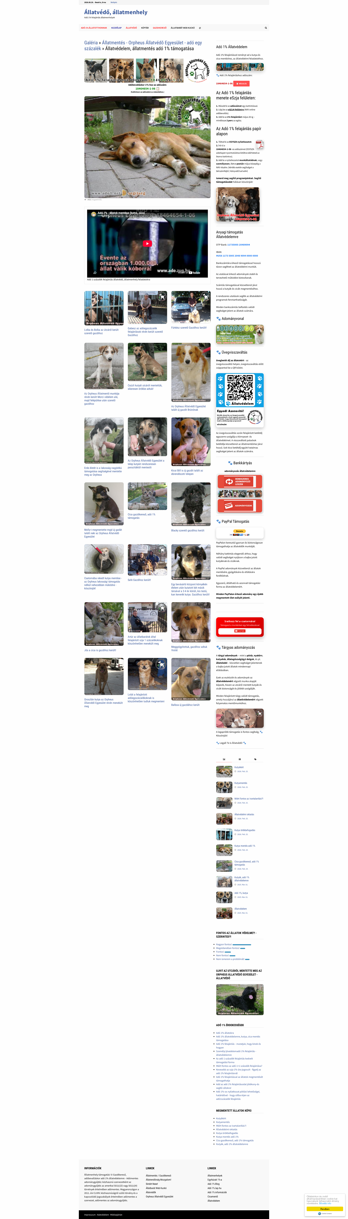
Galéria (91, 43)
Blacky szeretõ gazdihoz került (187, 530)
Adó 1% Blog (214, 1183)
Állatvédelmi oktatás (244, 814)
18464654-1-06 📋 (148, 88)
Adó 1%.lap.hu (214, 1188)
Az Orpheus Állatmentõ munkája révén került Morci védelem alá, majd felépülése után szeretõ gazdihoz (101, 398)
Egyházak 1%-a (215, 1179)
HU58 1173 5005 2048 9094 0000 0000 (237, 255)
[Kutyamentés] (224, 783)
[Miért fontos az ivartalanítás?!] (224, 799)
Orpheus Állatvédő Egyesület (159, 1196)
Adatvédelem (103, 1214)
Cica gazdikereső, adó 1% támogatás (235, 1140)
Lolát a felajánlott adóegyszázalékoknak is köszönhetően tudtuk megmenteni (146, 698)
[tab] (224, 759)
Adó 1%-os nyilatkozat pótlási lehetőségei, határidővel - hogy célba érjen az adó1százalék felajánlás (238, 1095)
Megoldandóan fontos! (228, 948)
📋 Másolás (241, 83)
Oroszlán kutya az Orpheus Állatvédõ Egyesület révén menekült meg (103, 703)
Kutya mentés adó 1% (244, 845)
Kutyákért (239, 767)
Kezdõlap (116, 27)
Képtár (145, 27)
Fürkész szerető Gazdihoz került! (189, 327)
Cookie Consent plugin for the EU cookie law (325, 1213)
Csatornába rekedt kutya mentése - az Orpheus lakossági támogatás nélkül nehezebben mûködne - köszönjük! (103, 583)
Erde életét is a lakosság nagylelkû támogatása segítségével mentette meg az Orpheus (103, 471)
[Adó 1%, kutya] (224, 893)
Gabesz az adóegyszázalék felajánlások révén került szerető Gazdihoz (145, 332)
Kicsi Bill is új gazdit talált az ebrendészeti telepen (187, 472)
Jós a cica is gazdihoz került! (100, 650)
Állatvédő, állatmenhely (115, 12)
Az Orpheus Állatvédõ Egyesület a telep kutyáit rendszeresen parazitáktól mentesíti (146, 464)
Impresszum (90, 1214)
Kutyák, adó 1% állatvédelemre (241, 879)
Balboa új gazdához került (185, 704)
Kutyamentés (240, 783)
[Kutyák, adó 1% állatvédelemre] (224, 877)
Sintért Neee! (152, 1183)
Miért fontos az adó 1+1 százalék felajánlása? (239, 1065)
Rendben (324, 1209)
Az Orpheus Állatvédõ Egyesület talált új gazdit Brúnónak (188, 408)
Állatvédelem (240, 908)
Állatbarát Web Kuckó (183, 27)
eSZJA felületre (236, 109)
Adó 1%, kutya (241, 893)
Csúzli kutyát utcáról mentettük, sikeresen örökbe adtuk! (145, 387)
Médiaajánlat (116, 1214)
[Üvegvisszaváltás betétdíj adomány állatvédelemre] (240, 400)
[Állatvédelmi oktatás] (224, 814)
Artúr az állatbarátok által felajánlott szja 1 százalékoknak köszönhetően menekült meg (145, 640)
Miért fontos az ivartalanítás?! (248, 798)
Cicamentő (213, 1196)
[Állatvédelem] (224, 909)
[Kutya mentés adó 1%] (224, 846)
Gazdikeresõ (160, 27)
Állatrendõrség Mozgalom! (158, 1179)
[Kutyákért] (224, 767)
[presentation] (224, 759)
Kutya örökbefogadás (244, 830)
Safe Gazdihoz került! (139, 580)
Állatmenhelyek (215, 1175)
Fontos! (220, 951)
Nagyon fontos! (224, 944)
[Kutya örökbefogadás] (224, 830)
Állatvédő (131, 27)
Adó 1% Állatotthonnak (94, 27)
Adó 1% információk (217, 1192)
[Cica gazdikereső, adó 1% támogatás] (224, 862)
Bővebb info (325, 1203)
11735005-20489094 (238, 244)
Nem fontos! (222, 955)
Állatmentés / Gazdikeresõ (158, 1175)
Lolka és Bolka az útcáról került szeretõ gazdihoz (101, 331)
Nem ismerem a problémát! (230, 959)
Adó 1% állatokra (225, 1032)
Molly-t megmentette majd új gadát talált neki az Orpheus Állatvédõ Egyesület (103, 533)
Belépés (114, 2)
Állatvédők (151, 1192)
